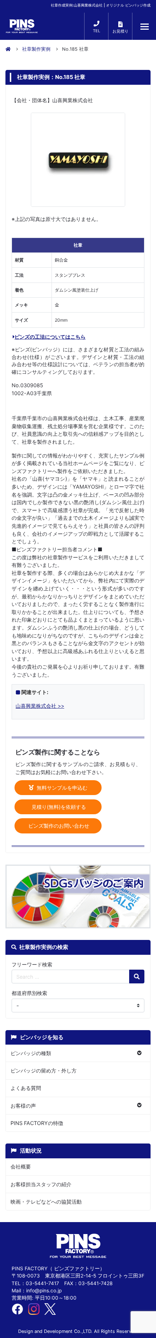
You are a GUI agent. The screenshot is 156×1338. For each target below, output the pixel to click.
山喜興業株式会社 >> (40, 706)
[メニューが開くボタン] (145, 26)
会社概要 (21, 1166)
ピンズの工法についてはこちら (50, 337)
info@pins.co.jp (44, 1290)
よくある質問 (26, 1088)
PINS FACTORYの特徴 (37, 1123)
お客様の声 (23, 1106)
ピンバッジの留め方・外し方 (44, 1070)
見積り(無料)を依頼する (58, 807)
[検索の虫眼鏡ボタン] (136, 976)
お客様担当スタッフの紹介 (41, 1184)
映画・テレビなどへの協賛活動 (46, 1202)
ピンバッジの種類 (31, 1053)
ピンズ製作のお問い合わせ (58, 826)
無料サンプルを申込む (61, 788)
